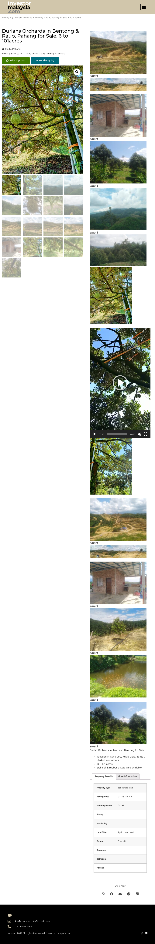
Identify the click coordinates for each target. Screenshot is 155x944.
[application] (120, 383)
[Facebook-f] (142, 933)
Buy (11, 17)
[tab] (104, 776)
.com (14, 11)
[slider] (117, 434)
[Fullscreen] (145, 434)
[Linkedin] (146, 933)
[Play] (95, 434)
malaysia (19, 7)
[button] (143, 7)
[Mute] (139, 434)
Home (5, 17)
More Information (127, 776)
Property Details (104, 776)
